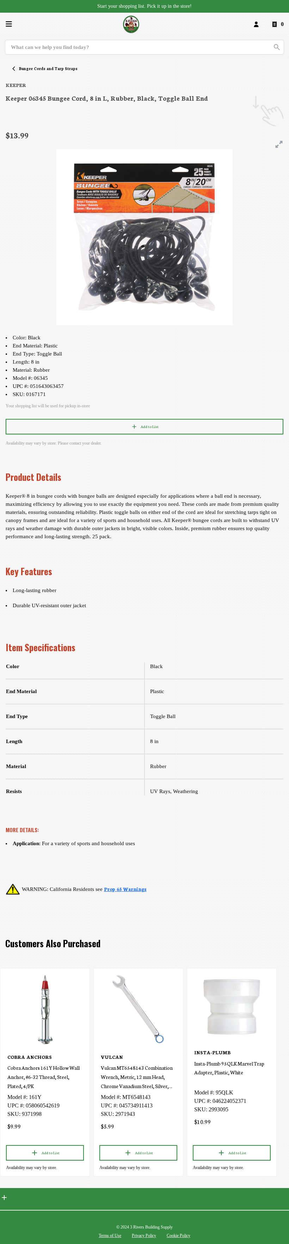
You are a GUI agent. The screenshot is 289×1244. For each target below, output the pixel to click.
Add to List (150, 426)
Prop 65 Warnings (125, 889)
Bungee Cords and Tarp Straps (48, 68)
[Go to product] (45, 1009)
